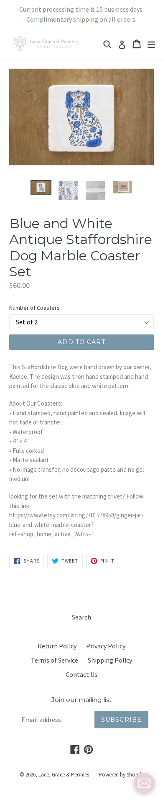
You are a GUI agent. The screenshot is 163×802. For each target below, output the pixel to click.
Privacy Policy (105, 646)
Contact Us (81, 674)
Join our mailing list (81, 700)
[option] (40, 187)
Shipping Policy (110, 660)
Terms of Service (54, 660)
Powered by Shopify (121, 774)
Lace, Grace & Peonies (63, 774)
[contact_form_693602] (144, 783)
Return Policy (57, 646)
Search (81, 617)
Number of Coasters (34, 307)
